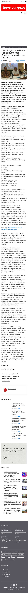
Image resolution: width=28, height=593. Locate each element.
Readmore (7, 453)
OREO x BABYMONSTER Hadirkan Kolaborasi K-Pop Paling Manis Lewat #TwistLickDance (11, 474)
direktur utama (6, 381)
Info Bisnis (16, 551)
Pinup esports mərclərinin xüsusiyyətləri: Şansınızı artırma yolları (19, 420)
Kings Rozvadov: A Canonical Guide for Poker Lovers (19, 435)
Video (9, 557)
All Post (16, 587)
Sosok (3, 557)
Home (4, 47)
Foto (13, 557)
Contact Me (5, 587)
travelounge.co (6, 376)
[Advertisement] (14, 31)
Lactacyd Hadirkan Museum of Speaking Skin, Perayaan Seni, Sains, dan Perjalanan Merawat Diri (12, 503)
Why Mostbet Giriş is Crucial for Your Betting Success (18, 405)
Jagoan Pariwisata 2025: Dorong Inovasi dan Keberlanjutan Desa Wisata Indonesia (11, 488)
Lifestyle (4, 551)
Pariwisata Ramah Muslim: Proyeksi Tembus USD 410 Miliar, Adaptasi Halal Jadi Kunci (11, 496)
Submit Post (22, 587)
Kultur (14, 554)
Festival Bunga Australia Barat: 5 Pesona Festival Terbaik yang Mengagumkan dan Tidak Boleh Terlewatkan (12, 511)
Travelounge (5, 60)
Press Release (20, 557)
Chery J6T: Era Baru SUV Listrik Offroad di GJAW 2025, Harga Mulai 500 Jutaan (12, 481)
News (18, 60)
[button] (22, 13)
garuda (5, 373)
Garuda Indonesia (13, 373)
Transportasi (22, 60)
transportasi (16, 376)
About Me (11, 587)
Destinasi (21, 554)
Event (10, 551)
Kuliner (9, 554)
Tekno (22, 551)
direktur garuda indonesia (9, 378)
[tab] (13, 462)
